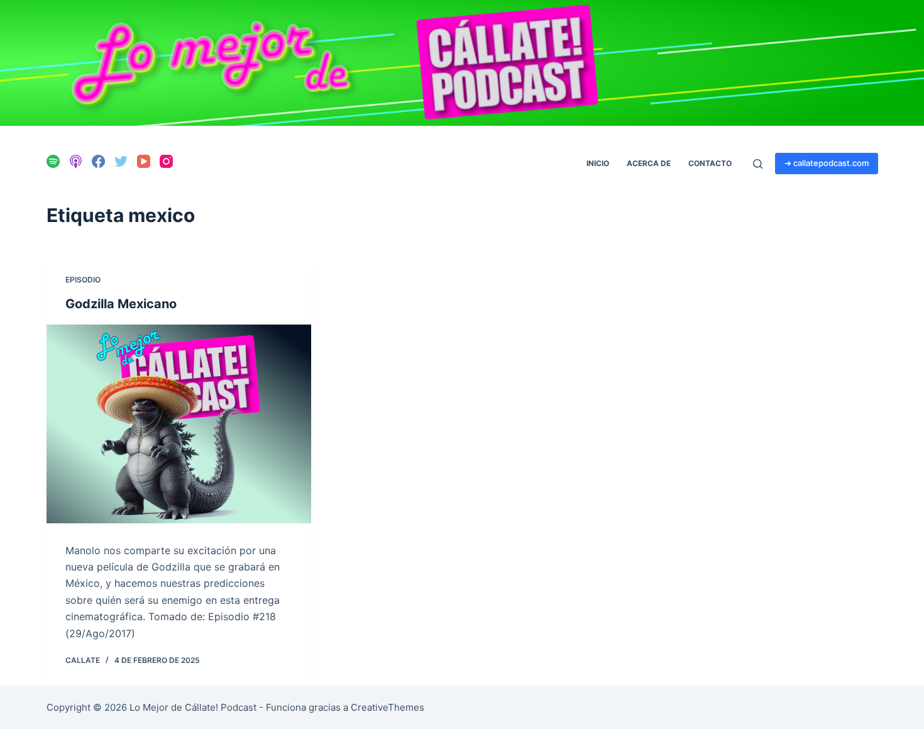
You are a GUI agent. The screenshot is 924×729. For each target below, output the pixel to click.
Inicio (597, 163)
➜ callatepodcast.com (826, 163)
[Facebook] (98, 161)
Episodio (83, 279)
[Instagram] (166, 161)
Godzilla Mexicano (121, 303)
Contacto (710, 163)
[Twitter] (121, 161)
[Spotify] (53, 161)
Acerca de (649, 163)
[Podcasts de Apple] (75, 161)
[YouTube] (143, 161)
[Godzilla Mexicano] (179, 424)
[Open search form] (757, 164)
